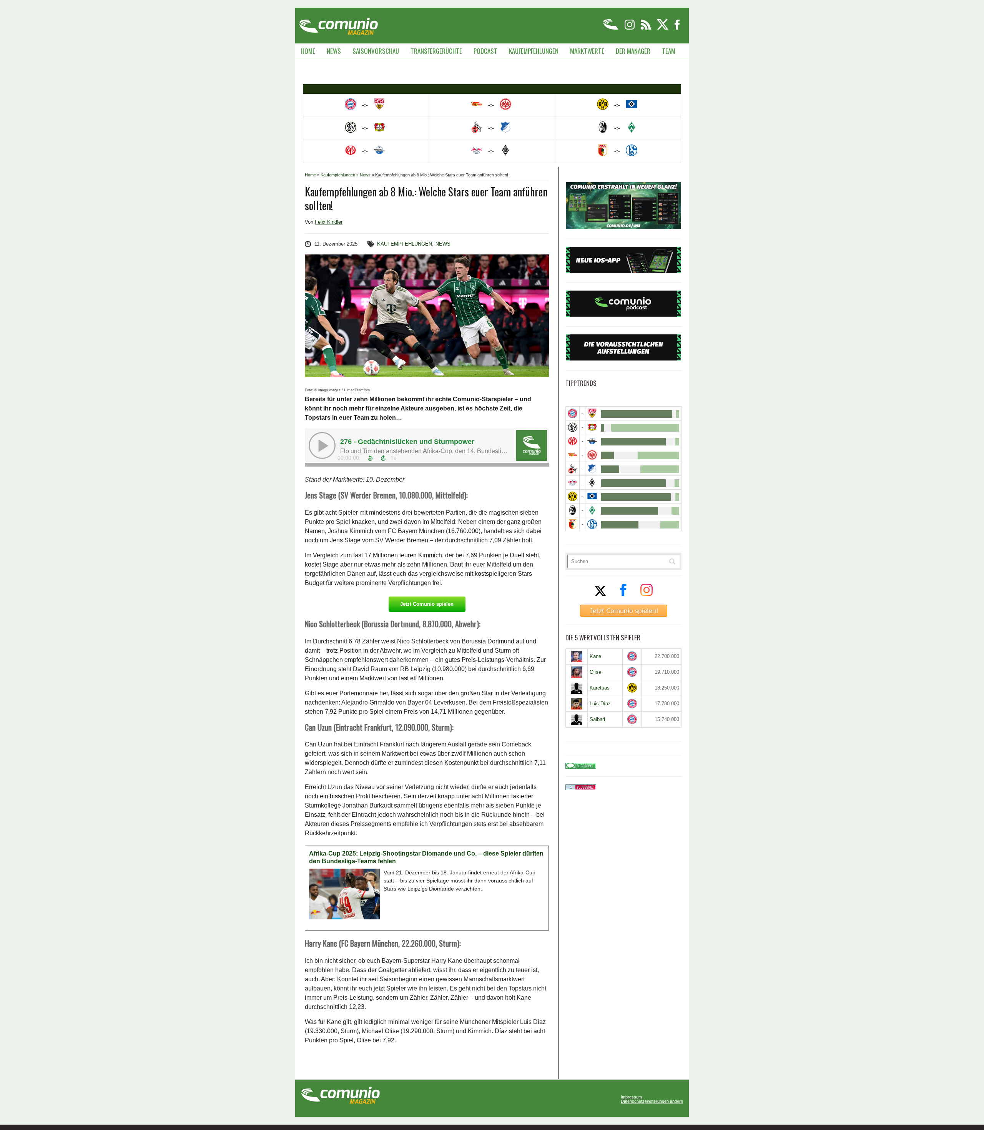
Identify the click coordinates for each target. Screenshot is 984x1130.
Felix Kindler (328, 222)
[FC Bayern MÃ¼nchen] (572, 413)
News (334, 51)
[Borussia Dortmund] (572, 496)
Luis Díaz (600, 703)
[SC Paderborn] (592, 441)
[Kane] (576, 656)
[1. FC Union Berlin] (572, 455)
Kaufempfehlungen (533, 51)
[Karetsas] (576, 688)
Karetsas (600, 688)
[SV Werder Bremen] (592, 510)
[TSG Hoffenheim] (592, 469)
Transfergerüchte (436, 51)
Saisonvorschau (375, 51)
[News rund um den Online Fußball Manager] (338, 24)
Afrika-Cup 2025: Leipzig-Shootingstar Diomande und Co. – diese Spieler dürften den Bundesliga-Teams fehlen (426, 857)
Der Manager (633, 51)
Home (308, 51)
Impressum (631, 1097)
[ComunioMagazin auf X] (663, 28)
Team (668, 51)
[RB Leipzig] (572, 482)
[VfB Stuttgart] (592, 413)
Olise (595, 672)
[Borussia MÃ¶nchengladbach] (592, 482)
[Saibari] (576, 719)
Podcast (485, 51)
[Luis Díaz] (576, 704)
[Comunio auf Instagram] (630, 28)
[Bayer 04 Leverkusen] (592, 427)
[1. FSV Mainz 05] (572, 441)
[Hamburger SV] (592, 496)
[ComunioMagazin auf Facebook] (677, 28)
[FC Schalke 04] (592, 524)
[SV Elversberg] (572, 427)
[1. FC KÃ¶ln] (572, 469)
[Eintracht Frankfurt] (592, 455)
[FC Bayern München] (632, 656)
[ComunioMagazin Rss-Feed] (646, 28)
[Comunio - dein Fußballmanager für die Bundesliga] (611, 28)
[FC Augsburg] (572, 524)
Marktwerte (587, 51)
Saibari (597, 719)
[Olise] (576, 672)
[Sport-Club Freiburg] (572, 510)
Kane (595, 656)
